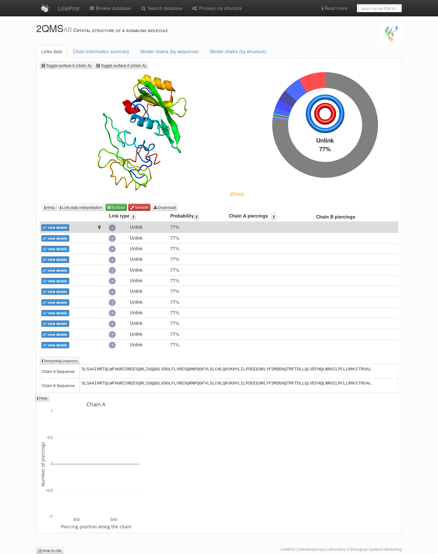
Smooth (141, 207)
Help (50, 207)
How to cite (51, 550)
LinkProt (68, 8)
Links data (51, 51)
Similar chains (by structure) (238, 51)
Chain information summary (101, 51)
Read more (335, 8)
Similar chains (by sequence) (169, 51)
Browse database (113, 8)
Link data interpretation (81, 207)
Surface (118, 207)
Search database (164, 8)
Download (166, 207)
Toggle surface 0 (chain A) (68, 65)
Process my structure (220, 8)
